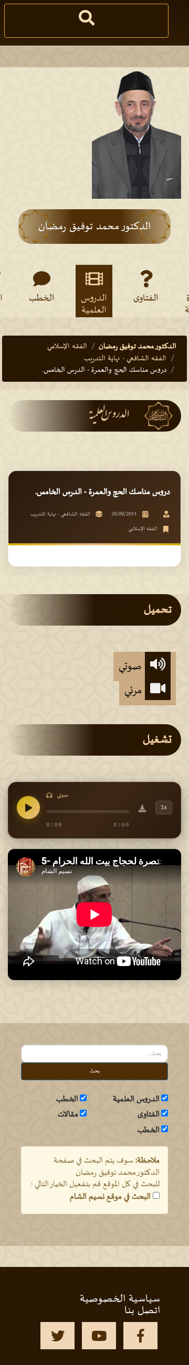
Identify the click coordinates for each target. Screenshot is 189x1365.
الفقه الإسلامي (67, 346)
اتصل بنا (142, 1310)
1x (164, 807)
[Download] (142, 810)
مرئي (134, 690)
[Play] (28, 807)
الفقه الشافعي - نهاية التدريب (125, 358)
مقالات (68, 1114)
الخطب (42, 298)
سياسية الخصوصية (120, 1298)
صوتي (132, 666)
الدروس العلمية (94, 303)
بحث (95, 1071)
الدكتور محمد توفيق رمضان (137, 346)
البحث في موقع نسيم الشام (110, 1196)
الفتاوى (146, 298)
